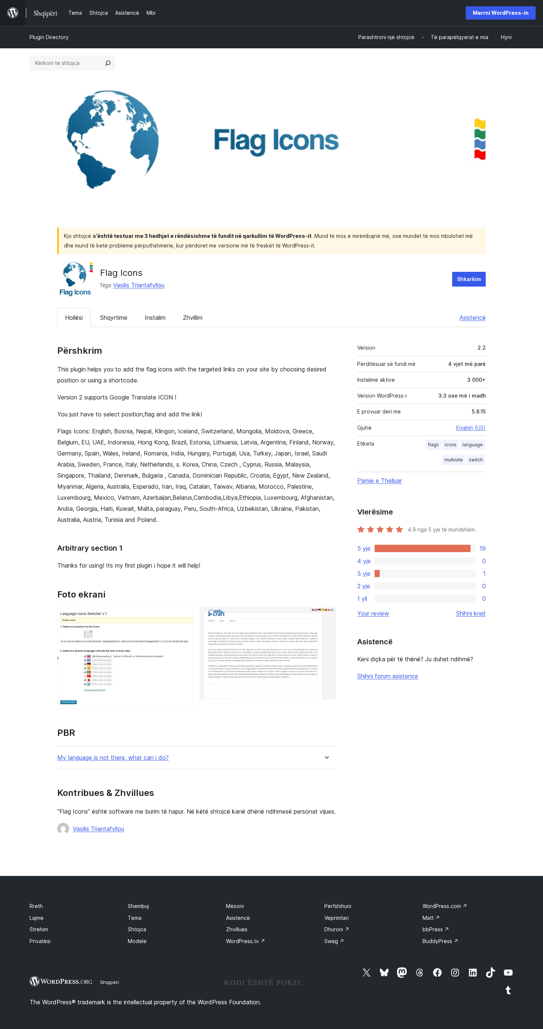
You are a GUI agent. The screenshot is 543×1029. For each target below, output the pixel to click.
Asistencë (473, 317)
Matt (431, 918)
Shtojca (137, 929)
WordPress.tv (245, 941)
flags (433, 444)
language (472, 444)
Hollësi (74, 317)
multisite (453, 459)
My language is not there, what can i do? (113, 757)
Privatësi (40, 941)
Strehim (39, 929)
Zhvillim (192, 317)
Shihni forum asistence (387, 676)
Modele (137, 941)
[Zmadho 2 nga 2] (325, 617)
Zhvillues (236, 929)
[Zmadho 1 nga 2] (183, 617)
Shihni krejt (471, 613)
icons (451, 444)
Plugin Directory (49, 37)
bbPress (436, 929)
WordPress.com (445, 906)
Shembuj (138, 906)
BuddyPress (440, 941)
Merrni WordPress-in (501, 13)
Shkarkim (469, 279)
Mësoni (235, 906)
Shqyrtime (113, 317)
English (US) (471, 428)
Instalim (155, 317)
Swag (334, 941)
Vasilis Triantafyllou (138, 285)
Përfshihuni (337, 906)
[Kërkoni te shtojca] (107, 63)
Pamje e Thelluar (379, 480)
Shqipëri (109, 982)
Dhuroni (336, 929)
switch (476, 459)
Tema (134, 918)
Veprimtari (336, 918)
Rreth (36, 906)
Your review (373, 613)
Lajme (37, 918)
